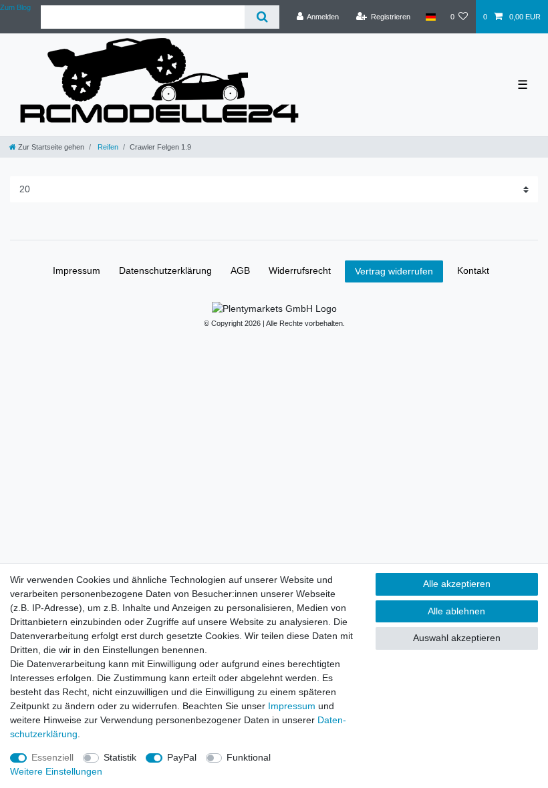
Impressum (76, 270)
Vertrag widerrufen (394, 271)
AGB (240, 270)
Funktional (249, 757)
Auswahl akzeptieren (457, 637)
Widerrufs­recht (300, 270)
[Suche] (262, 17)
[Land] (430, 16)
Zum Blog (15, 7)
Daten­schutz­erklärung (165, 270)
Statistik (120, 757)
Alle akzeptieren (457, 583)
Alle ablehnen (456, 611)
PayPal (181, 757)
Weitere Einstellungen (56, 771)
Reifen (107, 147)
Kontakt (473, 270)
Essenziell (52, 757)
